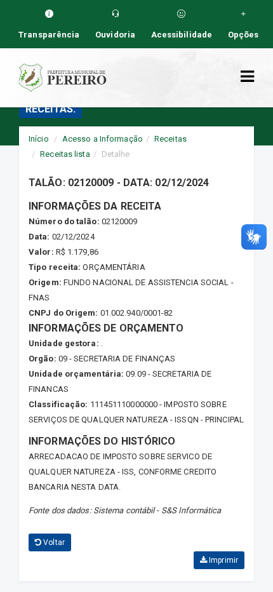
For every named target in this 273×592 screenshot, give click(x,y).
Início (39, 139)
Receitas (170, 139)
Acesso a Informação (102, 139)
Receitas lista (65, 154)
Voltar (53, 542)
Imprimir (222, 560)
